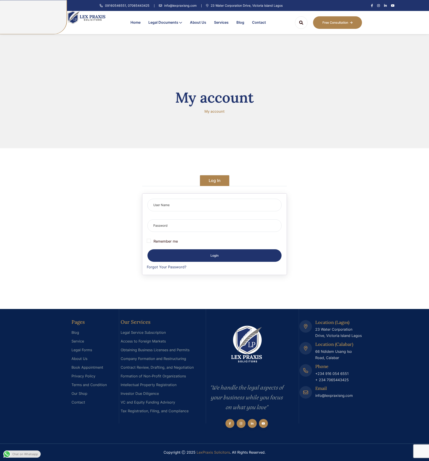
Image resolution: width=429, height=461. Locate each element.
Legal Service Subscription (143, 332)
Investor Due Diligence (140, 393)
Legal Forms (82, 350)
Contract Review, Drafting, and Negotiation (157, 367)
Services (221, 22)
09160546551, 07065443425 (127, 5)
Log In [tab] (215, 180)
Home (135, 22)
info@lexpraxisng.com (180, 5)
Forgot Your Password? (166, 267)
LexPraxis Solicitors (213, 452)
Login (214, 255)
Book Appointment (87, 367)
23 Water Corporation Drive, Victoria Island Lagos (246, 5)
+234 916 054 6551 (332, 373)
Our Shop (79, 393)
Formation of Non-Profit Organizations (153, 376)
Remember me (166, 241)
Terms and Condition (89, 385)
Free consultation (335, 22)
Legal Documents (163, 22)
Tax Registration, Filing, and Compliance (155, 411)
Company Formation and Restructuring (153, 358)
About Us (198, 22)
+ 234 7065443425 (332, 380)
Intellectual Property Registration (149, 385)
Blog (240, 22)
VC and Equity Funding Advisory (148, 402)
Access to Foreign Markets (143, 341)
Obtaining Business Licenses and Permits (155, 350)
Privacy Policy (83, 376)
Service (78, 341)
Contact (259, 22)
